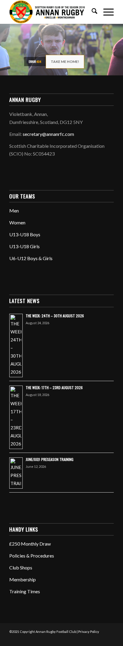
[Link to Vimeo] (100, 638)
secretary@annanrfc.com (48, 134)
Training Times (24, 591)
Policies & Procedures (31, 555)
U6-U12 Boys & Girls (31, 258)
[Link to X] (82, 638)
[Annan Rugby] (51, 12)
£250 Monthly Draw (30, 543)
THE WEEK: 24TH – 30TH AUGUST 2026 (55, 315)
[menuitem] (91, 12)
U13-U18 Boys (24, 234)
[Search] (91, 12)
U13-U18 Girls (24, 246)
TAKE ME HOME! (65, 61)
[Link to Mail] (109, 638)
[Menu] (105, 12)
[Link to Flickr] (91, 638)
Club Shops (20, 567)
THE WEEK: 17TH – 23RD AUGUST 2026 (54, 387)
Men (14, 210)
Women (17, 222)
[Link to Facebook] (73, 638)
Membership (22, 579)
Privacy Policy (88, 631)
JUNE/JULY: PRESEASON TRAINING (49, 459)
